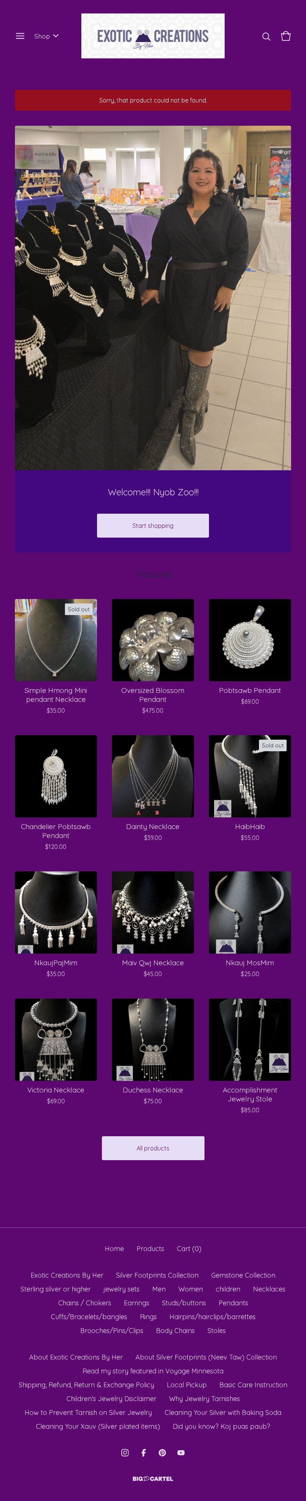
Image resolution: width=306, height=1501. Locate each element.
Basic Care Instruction (253, 1385)
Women (190, 1289)
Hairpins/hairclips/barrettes (212, 1316)
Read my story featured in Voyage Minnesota (153, 1371)
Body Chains (175, 1330)
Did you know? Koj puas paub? (221, 1426)
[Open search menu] (266, 36)
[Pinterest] (162, 1452)
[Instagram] (125, 1452)
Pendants (233, 1303)
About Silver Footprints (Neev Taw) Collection (206, 1357)
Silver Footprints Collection (157, 1275)
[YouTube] (181, 1452)
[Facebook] (143, 1452)
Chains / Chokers (84, 1303)
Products (150, 1248)
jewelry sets (121, 1289)
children (228, 1289)
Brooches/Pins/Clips (111, 1330)
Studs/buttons (184, 1303)
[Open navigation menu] (20, 36)
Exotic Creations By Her (67, 1275)
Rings (148, 1316)
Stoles (216, 1330)
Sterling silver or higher (56, 1289)
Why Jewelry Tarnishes (204, 1398)
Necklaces (269, 1289)
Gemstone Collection (243, 1275)
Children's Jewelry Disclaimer (111, 1398)
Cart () (189, 1248)
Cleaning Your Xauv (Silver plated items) (98, 1426)
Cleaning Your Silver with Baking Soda (223, 1412)
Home (114, 1248)
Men (159, 1289)
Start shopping (153, 525)
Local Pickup (187, 1385)
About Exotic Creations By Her (76, 1357)
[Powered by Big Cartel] (153, 1478)
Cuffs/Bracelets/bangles (89, 1316)
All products (153, 1148)
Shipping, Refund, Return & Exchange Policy (86, 1385)
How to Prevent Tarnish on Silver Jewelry (88, 1412)
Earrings (136, 1303)
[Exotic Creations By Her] (153, 35)
